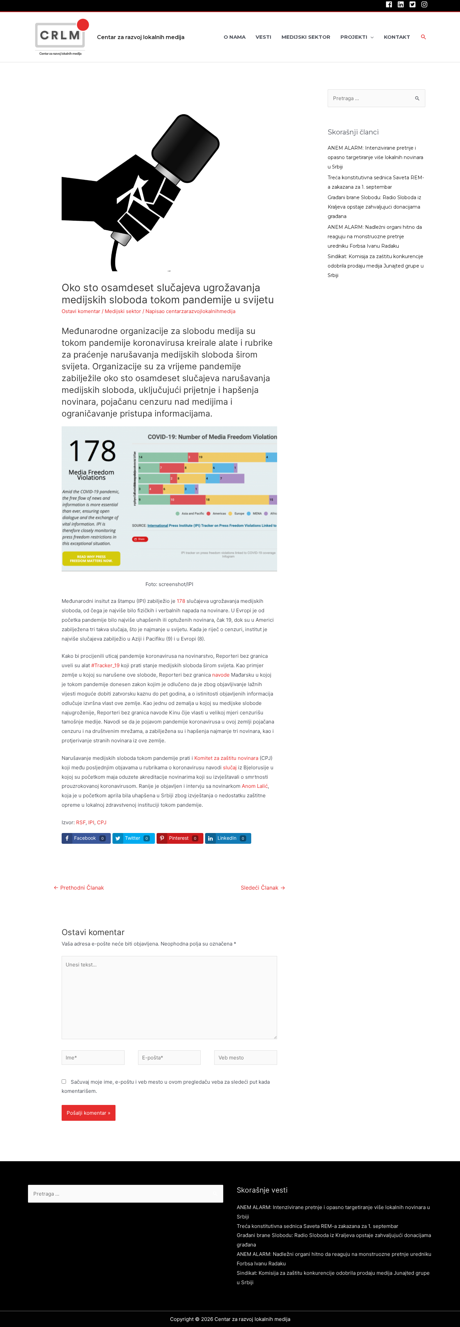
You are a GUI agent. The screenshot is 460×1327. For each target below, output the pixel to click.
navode (221, 675)
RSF (81, 822)
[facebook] (391, 4)
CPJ (101, 822)
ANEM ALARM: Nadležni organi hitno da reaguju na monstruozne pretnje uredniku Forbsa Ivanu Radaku (375, 236)
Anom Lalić (255, 786)
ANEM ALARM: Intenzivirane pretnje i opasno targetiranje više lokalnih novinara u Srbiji (375, 157)
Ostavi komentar (81, 311)
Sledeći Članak (263, 888)
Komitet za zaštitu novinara (226, 758)
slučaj (230, 767)
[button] (423, 37)
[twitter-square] (414, 4)
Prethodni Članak (79, 888)
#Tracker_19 (105, 665)
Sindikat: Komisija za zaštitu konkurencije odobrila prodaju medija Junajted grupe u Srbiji (376, 265)
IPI (91, 822)
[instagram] (425, 4)
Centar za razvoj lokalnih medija (141, 37)
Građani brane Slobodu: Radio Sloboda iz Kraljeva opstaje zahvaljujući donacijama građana (374, 206)
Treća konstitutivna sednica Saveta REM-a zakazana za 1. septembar (317, 1226)
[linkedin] (402, 4)
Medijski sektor (123, 311)
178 (182, 601)
